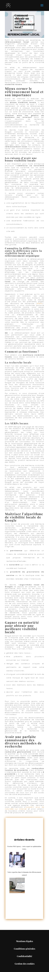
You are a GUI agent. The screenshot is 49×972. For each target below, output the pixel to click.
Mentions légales (24, 941)
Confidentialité (24, 956)
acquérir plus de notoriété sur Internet (24, 808)
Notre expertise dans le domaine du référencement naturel (24, 873)
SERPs (40, 304)
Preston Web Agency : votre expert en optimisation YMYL (24, 847)
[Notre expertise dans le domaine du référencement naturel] (17, 885)
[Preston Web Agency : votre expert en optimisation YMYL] (17, 859)
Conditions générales (24, 948)
